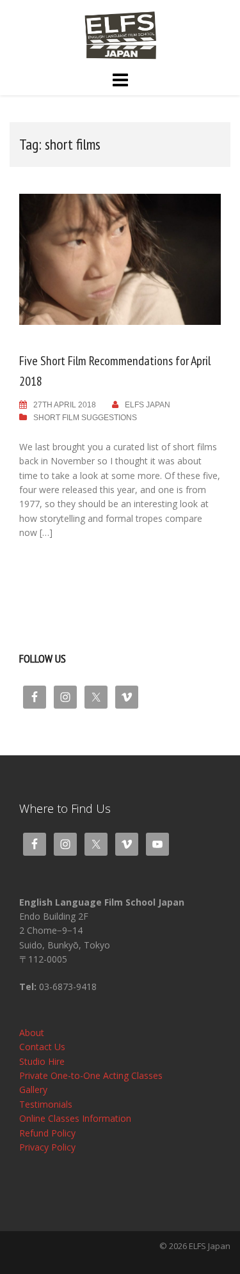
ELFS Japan (147, 404)
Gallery (33, 1089)
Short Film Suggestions (85, 417)
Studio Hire (42, 1061)
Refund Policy (47, 1133)
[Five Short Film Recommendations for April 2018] (120, 259)
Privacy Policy (47, 1147)
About (31, 1032)
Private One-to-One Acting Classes (91, 1075)
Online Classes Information (75, 1118)
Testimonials (45, 1104)
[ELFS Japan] (120, 34)
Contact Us (42, 1047)
